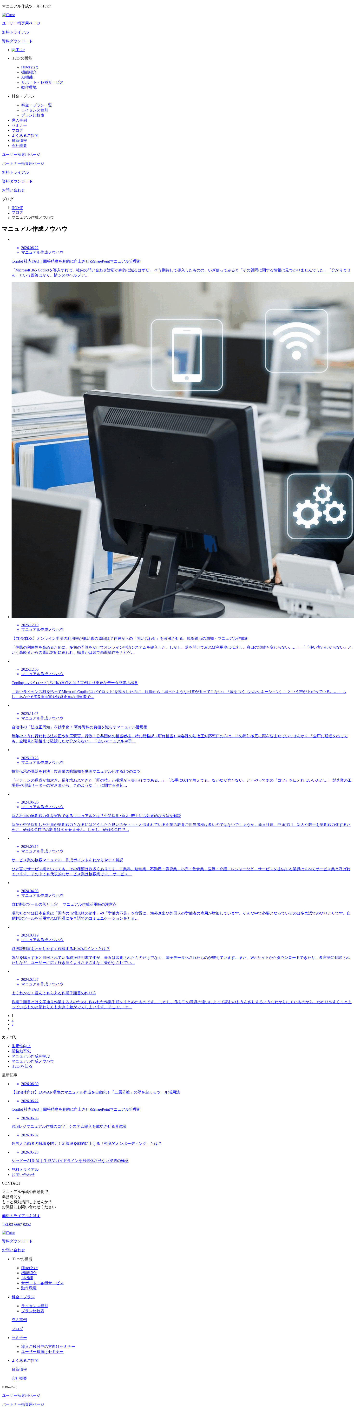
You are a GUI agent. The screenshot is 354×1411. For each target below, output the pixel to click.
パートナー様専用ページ (23, 163)
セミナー (19, 125)
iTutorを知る (22, 1066)
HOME (17, 208)
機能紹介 (29, 72)
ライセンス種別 (34, 110)
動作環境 (29, 87)
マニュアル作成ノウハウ (33, 1061)
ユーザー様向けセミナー (42, 1352)
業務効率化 (21, 1051)
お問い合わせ (13, 190)
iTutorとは (29, 67)
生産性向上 (21, 1046)
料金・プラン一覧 (36, 105)
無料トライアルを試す (21, 1216)
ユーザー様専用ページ (21, 23)
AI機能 (27, 77)
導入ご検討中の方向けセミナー (48, 1347)
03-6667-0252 (16, 1224)
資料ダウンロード (17, 41)
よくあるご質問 (25, 135)
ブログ (17, 130)
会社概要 (19, 146)
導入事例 (19, 120)
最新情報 (19, 140)
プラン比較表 (32, 115)
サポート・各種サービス (42, 82)
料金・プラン (23, 1297)
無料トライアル (15, 32)
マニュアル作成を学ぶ (31, 1056)
